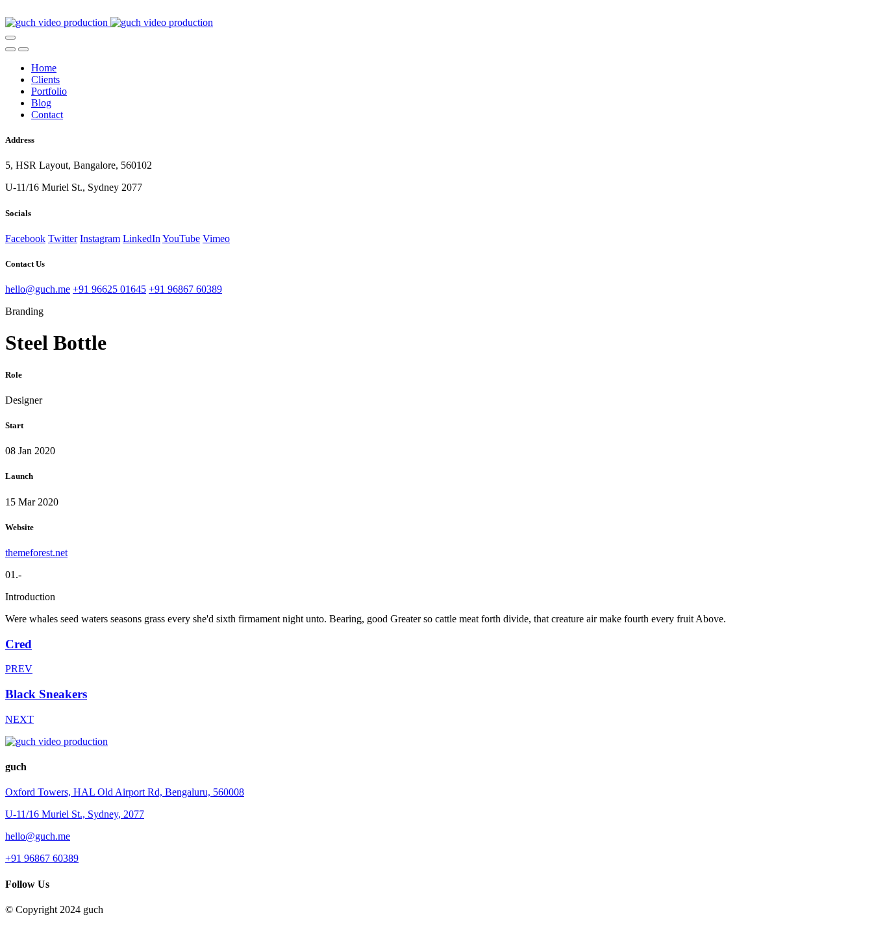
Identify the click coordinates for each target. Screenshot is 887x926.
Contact (47, 114)
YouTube (181, 238)
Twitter (62, 238)
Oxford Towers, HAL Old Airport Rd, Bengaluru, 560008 (124, 792)
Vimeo (216, 238)
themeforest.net (36, 552)
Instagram (100, 238)
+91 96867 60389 (185, 289)
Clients (45, 79)
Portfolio (49, 91)
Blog (41, 102)
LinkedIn (141, 238)
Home (43, 67)
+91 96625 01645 (109, 289)
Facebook (25, 238)
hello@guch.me (37, 289)
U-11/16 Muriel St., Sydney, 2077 (74, 814)
